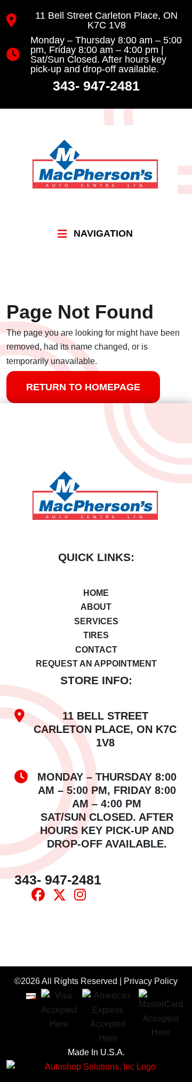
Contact (96, 649)
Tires (96, 635)
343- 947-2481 (96, 86)
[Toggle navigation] (62, 233)
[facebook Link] (42, 896)
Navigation (103, 233)
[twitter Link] (63, 897)
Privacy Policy (151, 981)
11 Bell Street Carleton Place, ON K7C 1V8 (106, 20)
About (96, 606)
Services (96, 621)
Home (96, 592)
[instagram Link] (84, 896)
